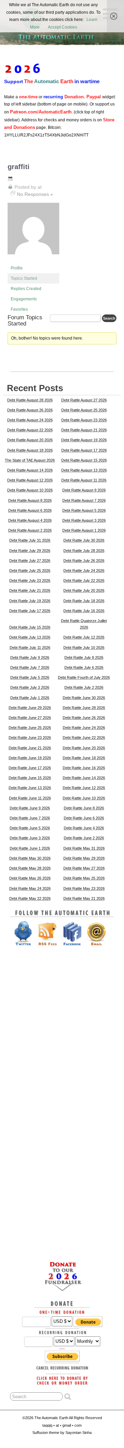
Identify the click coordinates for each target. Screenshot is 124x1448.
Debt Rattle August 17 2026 (84, 450)
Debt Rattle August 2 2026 (30, 530)
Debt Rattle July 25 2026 (29, 570)
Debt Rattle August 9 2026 (84, 490)
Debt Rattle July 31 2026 (29, 540)
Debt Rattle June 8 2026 (84, 808)
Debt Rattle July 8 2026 (83, 657)
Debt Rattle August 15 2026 (84, 460)
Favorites (19, 309)
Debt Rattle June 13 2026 (30, 788)
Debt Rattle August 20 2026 (30, 440)
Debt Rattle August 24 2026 (30, 420)
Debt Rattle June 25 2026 (30, 728)
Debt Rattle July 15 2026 (29, 627)
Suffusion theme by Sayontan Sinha (62, 1432)
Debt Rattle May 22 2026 (30, 898)
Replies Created (26, 288)
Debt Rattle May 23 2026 (84, 888)
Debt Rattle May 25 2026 (84, 878)
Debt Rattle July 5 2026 (29, 677)
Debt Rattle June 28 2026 (84, 708)
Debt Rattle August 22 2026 (30, 430)
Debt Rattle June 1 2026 (30, 848)
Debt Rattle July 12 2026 (83, 637)
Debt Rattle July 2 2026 (83, 687)
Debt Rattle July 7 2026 (29, 667)
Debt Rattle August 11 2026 (83, 480)
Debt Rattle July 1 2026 (29, 698)
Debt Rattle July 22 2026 (83, 580)
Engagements (24, 299)
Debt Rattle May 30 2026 (30, 858)
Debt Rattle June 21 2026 (30, 748)
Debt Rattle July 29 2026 (29, 551)
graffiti (19, 166)
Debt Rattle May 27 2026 (84, 868)
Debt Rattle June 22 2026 (84, 738)
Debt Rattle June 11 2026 (30, 798)
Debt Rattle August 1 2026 (84, 530)
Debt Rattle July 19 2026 (29, 601)
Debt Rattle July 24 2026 (83, 570)
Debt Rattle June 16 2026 (84, 768)
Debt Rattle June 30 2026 (84, 698)
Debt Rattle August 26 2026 (30, 410)
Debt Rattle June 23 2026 (30, 738)
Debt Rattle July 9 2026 (29, 657)
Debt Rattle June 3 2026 (30, 838)
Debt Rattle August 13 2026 (84, 470)
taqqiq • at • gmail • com (62, 1425)
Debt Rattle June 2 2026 (84, 838)
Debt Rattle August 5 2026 (84, 510)
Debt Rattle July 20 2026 (83, 590)
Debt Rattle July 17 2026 (29, 611)
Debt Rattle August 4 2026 (30, 520)
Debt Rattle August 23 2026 (84, 420)
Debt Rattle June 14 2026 (84, 778)
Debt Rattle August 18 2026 (30, 450)
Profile (17, 268)
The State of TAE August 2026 (30, 460)
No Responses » (35, 194)
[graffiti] (33, 259)
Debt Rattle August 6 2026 (30, 510)
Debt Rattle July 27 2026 (29, 561)
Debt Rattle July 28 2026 (83, 551)
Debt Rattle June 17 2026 (30, 768)
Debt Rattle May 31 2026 (84, 848)
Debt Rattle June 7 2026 (30, 818)
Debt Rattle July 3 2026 (29, 687)
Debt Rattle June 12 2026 (84, 788)
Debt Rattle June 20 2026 (84, 748)
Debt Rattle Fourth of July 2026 (84, 677)
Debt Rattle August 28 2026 (30, 400)
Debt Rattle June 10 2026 (84, 798)
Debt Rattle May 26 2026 (30, 878)
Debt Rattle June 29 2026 (30, 708)
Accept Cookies (62, 27)
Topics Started (24, 278)
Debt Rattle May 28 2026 (30, 868)
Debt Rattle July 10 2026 (83, 647)
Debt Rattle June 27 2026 (30, 718)
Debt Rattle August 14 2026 (30, 470)
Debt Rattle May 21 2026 (84, 898)
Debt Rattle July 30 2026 (83, 540)
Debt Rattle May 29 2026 (84, 858)
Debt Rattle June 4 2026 (84, 828)
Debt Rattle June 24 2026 (84, 728)
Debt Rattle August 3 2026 (84, 520)
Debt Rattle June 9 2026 (30, 808)
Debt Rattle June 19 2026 (30, 758)
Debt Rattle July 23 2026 (29, 580)
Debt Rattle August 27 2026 (84, 400)
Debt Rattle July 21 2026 (29, 590)
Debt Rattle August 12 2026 (30, 480)
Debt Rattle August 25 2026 (84, 410)
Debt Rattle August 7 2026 (84, 500)
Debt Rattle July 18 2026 (83, 601)
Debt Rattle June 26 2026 (84, 718)
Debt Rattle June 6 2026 (84, 818)
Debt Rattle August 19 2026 (84, 440)
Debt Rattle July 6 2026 (83, 667)
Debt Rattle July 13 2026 (29, 637)
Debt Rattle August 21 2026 (84, 430)
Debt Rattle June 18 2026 (84, 758)
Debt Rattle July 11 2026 (30, 647)
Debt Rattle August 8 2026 (30, 500)
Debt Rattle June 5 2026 (30, 828)
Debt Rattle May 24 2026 (30, 888)
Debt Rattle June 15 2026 (30, 778)
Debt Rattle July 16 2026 (83, 611)
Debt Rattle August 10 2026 (30, 490)
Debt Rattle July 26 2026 (83, 561)
